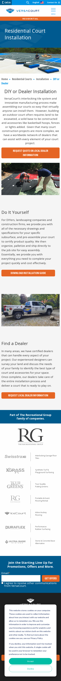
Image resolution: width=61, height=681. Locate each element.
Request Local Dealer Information (28, 395)
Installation (42, 79)
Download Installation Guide (28, 273)
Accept (30, 661)
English (36, 2)
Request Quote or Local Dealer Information (30, 153)
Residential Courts (22, 79)
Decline (30, 669)
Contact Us (52, 2)
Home (4, 79)
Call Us (8, 2)
